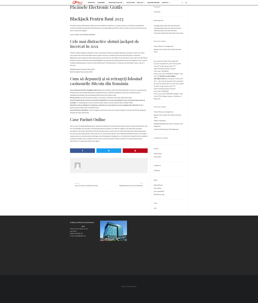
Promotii (91, 2)
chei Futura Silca (177, 33)
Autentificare (158, 185)
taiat (165, 28)
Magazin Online (153, 2)
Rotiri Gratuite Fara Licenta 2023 (81, 72)
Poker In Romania (160, 120)
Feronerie (157, 12)
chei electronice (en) (174, 28)
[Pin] (135, 150)
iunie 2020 (157, 157)
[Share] (82, 150)
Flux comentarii (159, 191)
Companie (101, 2)
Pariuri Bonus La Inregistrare (163, 46)
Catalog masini (159, 28)
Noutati (140, 2)
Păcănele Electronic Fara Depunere (131, 184)
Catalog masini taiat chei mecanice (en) (167, 25)
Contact (165, 2)
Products (157, 170)
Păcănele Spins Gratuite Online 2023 (82, 69)
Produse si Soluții (115, 2)
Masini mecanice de (160, 30)
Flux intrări (157, 188)
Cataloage (130, 2)
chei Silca (173, 30)
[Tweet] (108, 150)
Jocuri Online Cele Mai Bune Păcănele (82, 34)
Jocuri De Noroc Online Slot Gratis (86, 184)
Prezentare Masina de (161, 33)
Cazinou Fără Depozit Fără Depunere (166, 129)
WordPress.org (159, 194)
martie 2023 (158, 154)
